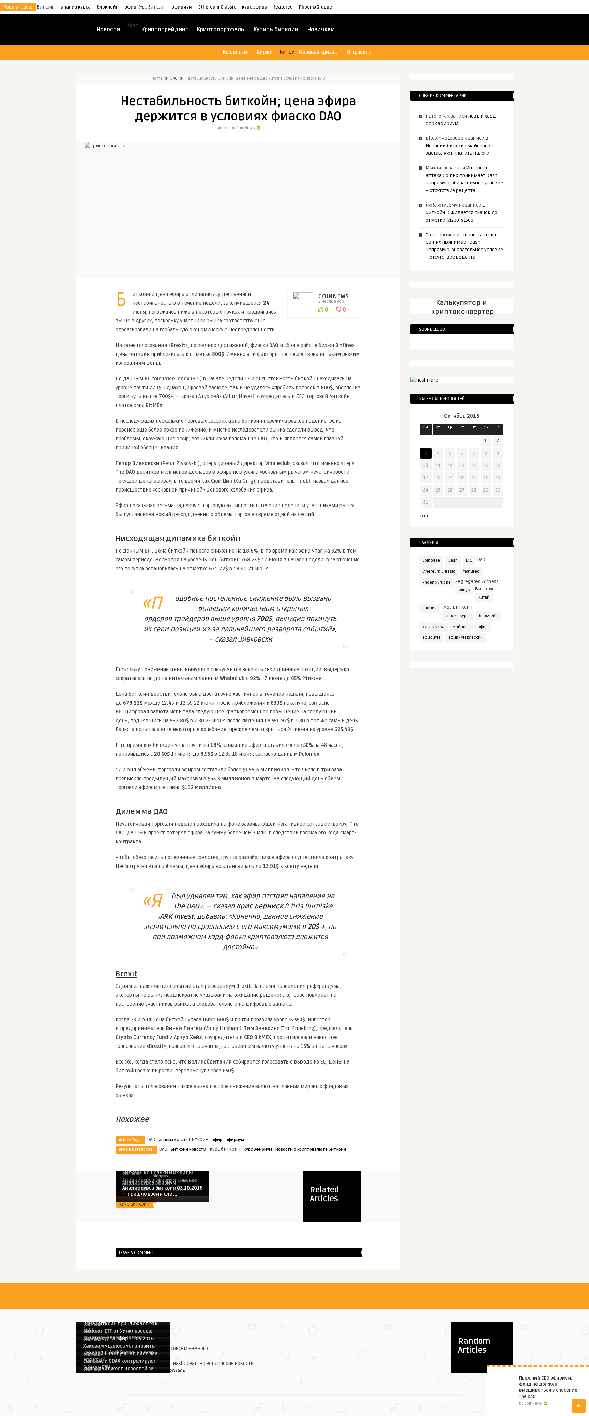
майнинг (461, 626)
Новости (108, 29)
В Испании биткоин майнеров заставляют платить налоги (458, 145)
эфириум (182, 7)
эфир (130, 7)
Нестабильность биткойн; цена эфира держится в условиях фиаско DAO (255, 78)
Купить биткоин (275, 29)
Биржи (265, 52)
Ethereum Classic (217, 7)
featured (283, 7)
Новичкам (321, 29)
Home (157, 78)
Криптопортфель (220, 29)
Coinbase (431, 560)
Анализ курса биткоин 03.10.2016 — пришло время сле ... (162, 1191)
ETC (469, 560)
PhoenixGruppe (315, 7)
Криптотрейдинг (164, 29)
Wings (464, 589)
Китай (483, 597)
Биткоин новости (188, 1149)
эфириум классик (465, 637)
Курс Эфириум (258, 1149)
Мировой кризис (318, 52)
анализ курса (76, 7)
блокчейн (108, 7)
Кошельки (235, 52)
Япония (429, 608)
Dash (453, 560)
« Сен (424, 516)
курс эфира (254, 7)
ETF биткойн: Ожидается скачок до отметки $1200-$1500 (461, 212)
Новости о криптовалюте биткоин (310, 1149)
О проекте (359, 52)
